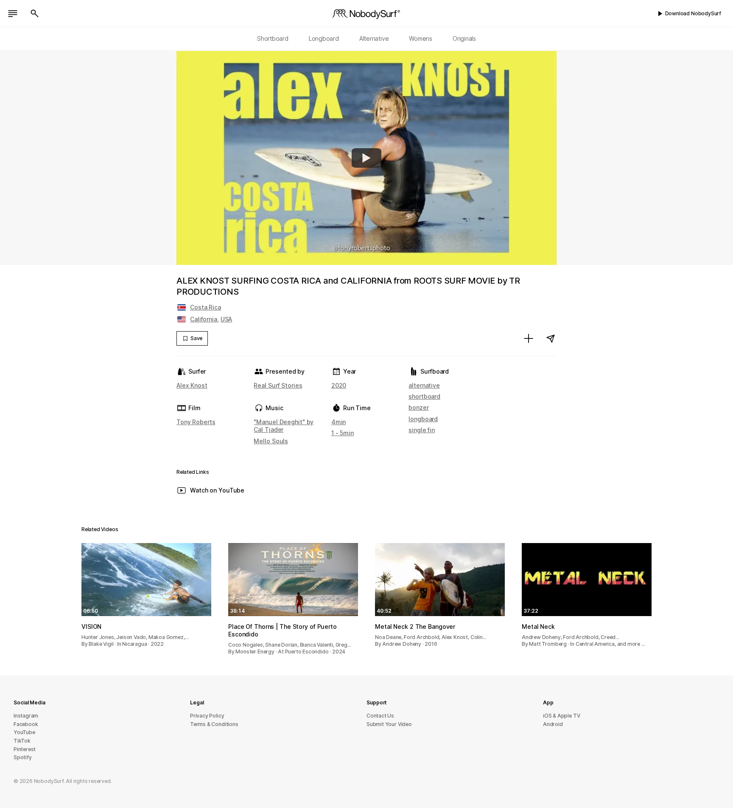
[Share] (551, 338)
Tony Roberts (195, 421)
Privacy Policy (207, 715)
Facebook (26, 724)
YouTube (24, 732)
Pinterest (25, 749)
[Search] (35, 14)
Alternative (374, 38)
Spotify (23, 757)
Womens (420, 38)
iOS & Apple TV (561, 715)
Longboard (324, 38)
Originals (464, 38)
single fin (421, 430)
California (203, 319)
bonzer (418, 407)
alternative (424, 385)
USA (226, 319)
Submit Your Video (389, 724)
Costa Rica (205, 307)
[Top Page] (366, 14)
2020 (339, 385)
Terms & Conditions (214, 724)
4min (338, 421)
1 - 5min (342, 432)
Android (553, 724)
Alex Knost (191, 385)
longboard (423, 418)
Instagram (26, 715)
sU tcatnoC (380, 715)
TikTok (22, 741)
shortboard (424, 396)
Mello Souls (271, 441)
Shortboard (272, 38)
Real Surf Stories (278, 385)
